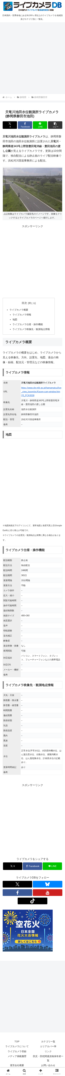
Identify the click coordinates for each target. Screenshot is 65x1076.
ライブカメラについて (17, 1046)
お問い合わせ (48, 1065)
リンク (48, 1051)
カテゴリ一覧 (48, 1041)
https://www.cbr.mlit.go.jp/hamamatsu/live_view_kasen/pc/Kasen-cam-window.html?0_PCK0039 (41, 391)
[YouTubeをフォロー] (47, 892)
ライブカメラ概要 (19, 309)
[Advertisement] (32, 57)
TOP (16, 1041)
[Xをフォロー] (17, 884)
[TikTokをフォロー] (32, 901)
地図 (14, 319)
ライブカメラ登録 (17, 1051)
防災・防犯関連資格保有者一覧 (48, 1058)
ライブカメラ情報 (21, 314)
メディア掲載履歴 (17, 1056)
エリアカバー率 (48, 1046)
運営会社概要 (17, 1065)
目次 (24, 303)
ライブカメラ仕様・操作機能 (27, 324)
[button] (55, 125)
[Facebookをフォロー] (17, 892)
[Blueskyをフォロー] (47, 884)
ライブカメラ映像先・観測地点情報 (31, 329)
